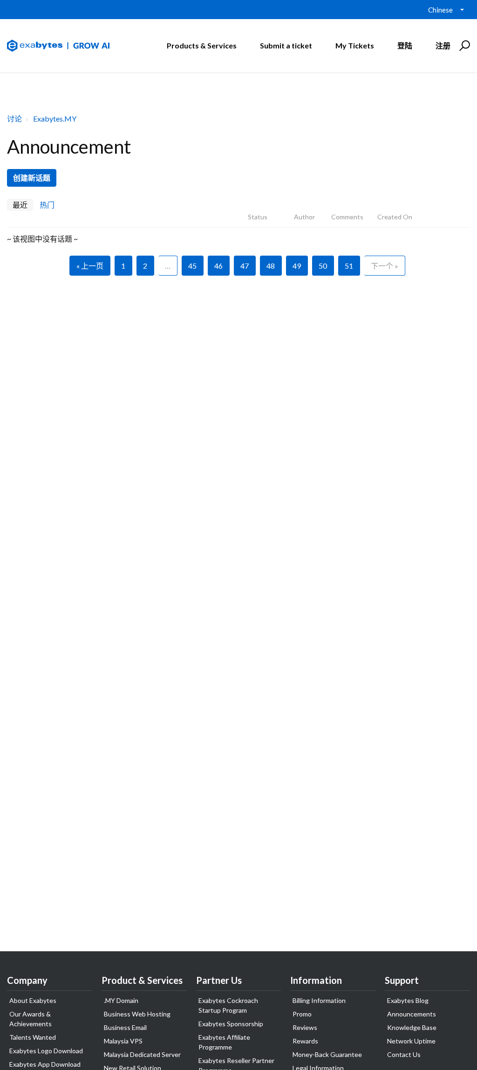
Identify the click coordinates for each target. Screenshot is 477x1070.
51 (349, 265)
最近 (20, 204)
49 (297, 265)
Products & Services (202, 45)
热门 (47, 204)
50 (323, 265)
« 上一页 (89, 265)
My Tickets (354, 45)
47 (244, 265)
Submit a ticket (286, 45)
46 (218, 265)
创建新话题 (31, 177)
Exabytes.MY (54, 118)
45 (192, 265)
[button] (463, 46)
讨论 (14, 118)
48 (270, 265)
